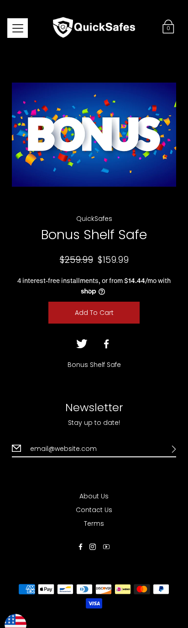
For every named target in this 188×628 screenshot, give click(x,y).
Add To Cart (94, 312)
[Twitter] (82, 344)
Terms (94, 523)
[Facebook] (106, 344)
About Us (94, 496)
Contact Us (94, 509)
